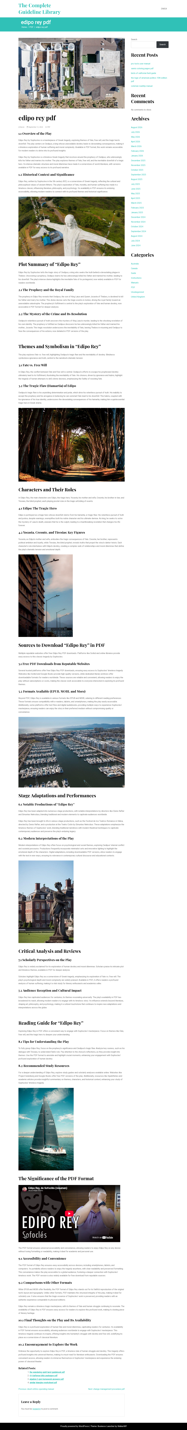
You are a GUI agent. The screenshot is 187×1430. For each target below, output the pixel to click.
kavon (22, 127)
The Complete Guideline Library (39, 8)
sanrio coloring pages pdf (142, 68)
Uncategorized (137, 292)
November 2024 (138, 221)
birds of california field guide (143, 73)
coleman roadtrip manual (142, 86)
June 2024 (135, 245)
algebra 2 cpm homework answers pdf (47, 1379)
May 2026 (135, 137)
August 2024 (136, 236)
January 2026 (137, 155)
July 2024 (135, 240)
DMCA (164, 8)
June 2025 (135, 188)
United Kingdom (138, 296)
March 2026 (136, 146)
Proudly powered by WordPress (74, 1426)
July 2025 (135, 184)
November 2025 (138, 165)
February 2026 (137, 151)
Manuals (135, 282)
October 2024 (137, 226)
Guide (133, 273)
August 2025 (136, 179)
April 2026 (135, 141)
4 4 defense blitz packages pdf (43, 1375)
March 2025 (136, 203)
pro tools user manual (140, 63)
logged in (37, 1408)
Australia (135, 263)
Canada (134, 268)
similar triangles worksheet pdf (43, 1382)
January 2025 (137, 212)
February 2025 (137, 207)
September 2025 (138, 174)
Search (134, 39)
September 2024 (138, 231)
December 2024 (138, 217)
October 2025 (137, 170)
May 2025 (135, 193)
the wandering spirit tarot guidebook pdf (47, 1372)
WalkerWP (122, 1426)
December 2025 (138, 160)
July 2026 (135, 132)
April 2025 (135, 198)
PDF (48, 127)
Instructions (136, 278)
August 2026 (136, 127)
